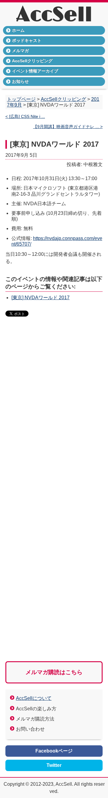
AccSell (54, 15)
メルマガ (20, 50)
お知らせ (20, 81)
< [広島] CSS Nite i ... (25, 116)
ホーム (18, 30)
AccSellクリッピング (32, 60)
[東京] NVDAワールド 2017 (40, 297)
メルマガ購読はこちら (54, 672)
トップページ (21, 99)
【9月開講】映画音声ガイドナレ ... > (68, 126)
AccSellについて (34, 698)
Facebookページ (54, 750)
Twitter (54, 765)
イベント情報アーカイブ (35, 71)
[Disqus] (54, 413)
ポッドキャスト (26, 40)
